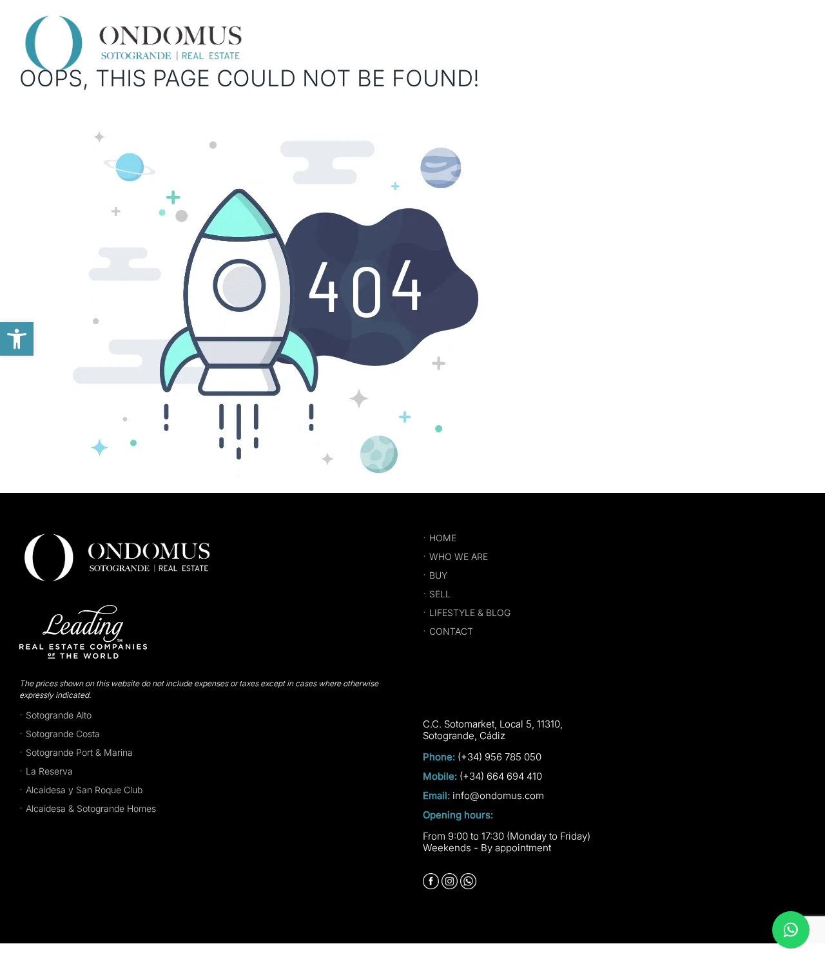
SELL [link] (440, 593)
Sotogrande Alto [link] (59, 714)
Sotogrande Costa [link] (63, 733)
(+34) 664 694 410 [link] (501, 776)
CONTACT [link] (451, 631)
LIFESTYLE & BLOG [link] (469, 612)
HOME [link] (442, 537)
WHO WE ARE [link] (458, 556)
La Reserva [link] (49, 771)
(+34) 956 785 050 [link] (499, 757)
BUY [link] (438, 575)
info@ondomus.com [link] (498, 796)
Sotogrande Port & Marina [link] (79, 752)
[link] (17, 339)
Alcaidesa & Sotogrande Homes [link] (91, 808)
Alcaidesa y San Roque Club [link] (84, 789)
